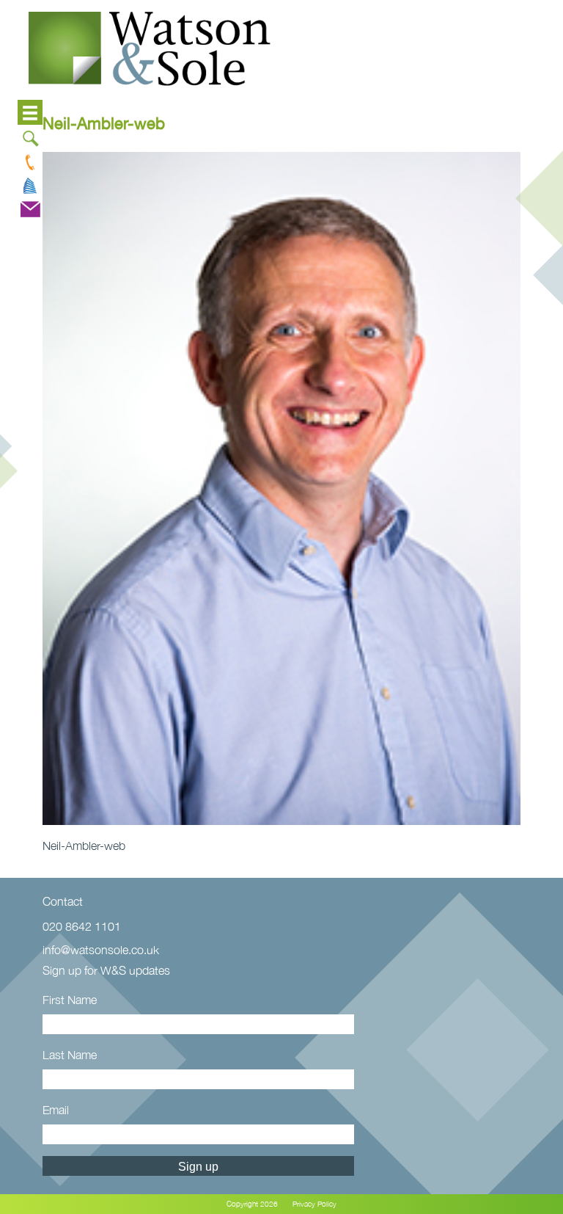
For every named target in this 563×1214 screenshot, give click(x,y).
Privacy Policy (314, 1204)
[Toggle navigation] (30, 112)
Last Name (70, 1054)
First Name (70, 999)
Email (56, 1109)
